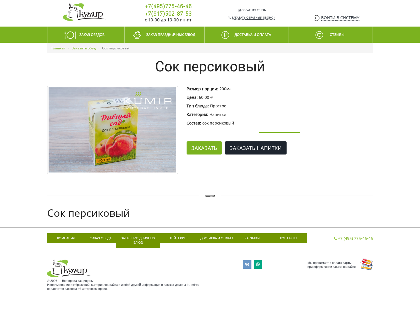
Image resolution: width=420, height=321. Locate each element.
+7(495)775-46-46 (168, 6)
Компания (66, 238)
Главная (58, 48)
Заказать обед (84, 48)
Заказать (204, 148)
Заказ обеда (100, 238)
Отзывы (252, 238)
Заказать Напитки (256, 148)
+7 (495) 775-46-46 (355, 238)
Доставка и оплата (216, 238)
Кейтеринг (179, 238)
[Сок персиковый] (112, 130)
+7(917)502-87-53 (168, 14)
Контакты (288, 238)
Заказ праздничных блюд (138, 240)
